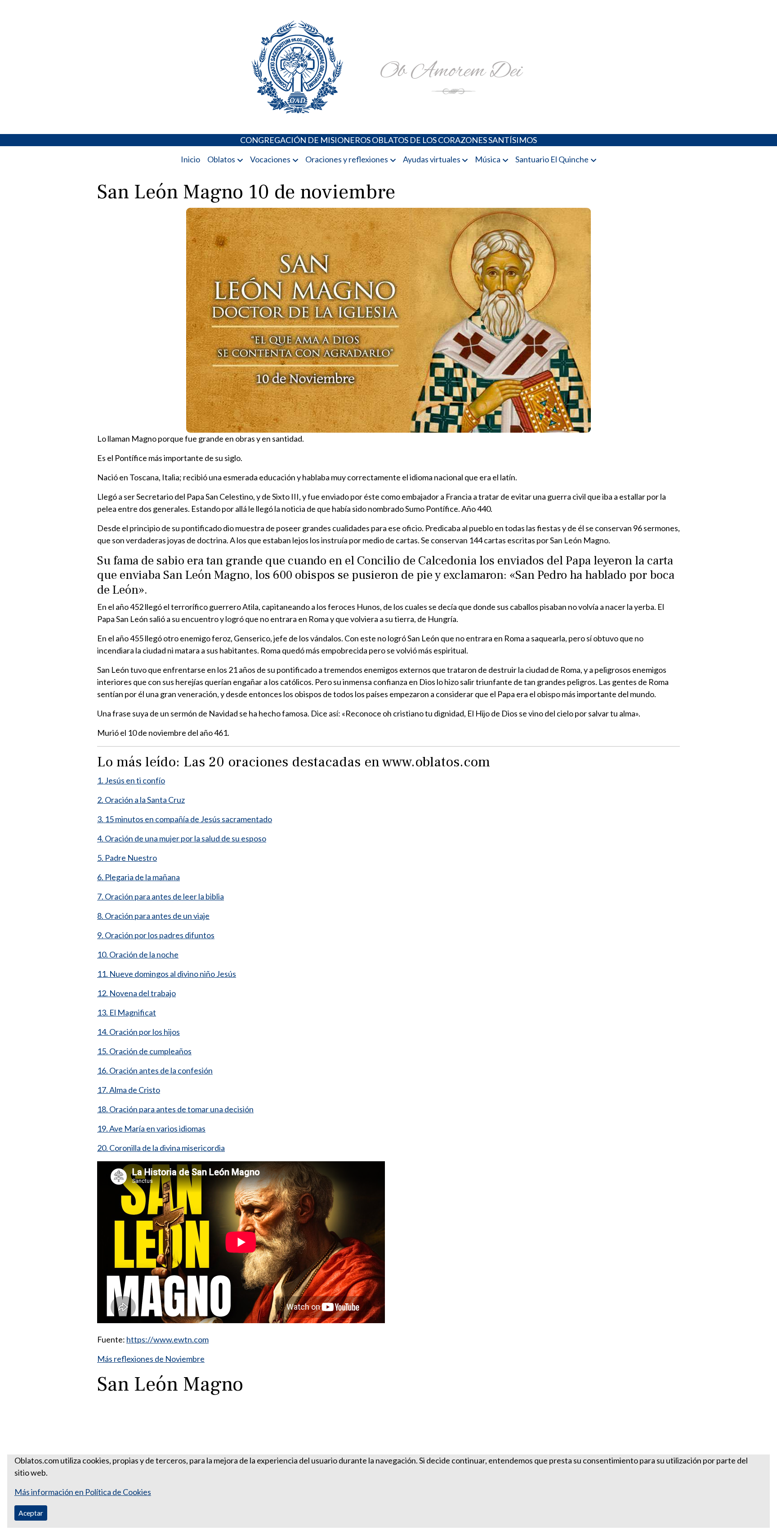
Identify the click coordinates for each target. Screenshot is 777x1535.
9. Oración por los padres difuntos (155, 935)
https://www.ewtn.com (167, 1339)
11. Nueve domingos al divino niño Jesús (166, 974)
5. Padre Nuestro (127, 858)
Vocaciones (270, 159)
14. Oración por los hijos (138, 1032)
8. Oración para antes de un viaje (153, 916)
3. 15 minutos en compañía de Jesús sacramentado (184, 819)
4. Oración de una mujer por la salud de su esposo (181, 838)
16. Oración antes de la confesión (155, 1070)
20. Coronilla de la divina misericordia (161, 1148)
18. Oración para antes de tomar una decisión (175, 1109)
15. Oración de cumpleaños (144, 1051)
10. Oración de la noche (138, 954)
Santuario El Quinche (552, 159)
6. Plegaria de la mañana (138, 877)
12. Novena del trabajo (136, 993)
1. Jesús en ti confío (131, 780)
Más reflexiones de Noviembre (151, 1359)
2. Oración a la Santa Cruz (141, 800)
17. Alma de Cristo (128, 1090)
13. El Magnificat (126, 1012)
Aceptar (30, 1512)
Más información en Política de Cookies (82, 1492)
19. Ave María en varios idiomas (151, 1128)
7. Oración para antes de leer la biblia (160, 896)
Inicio (190, 159)
